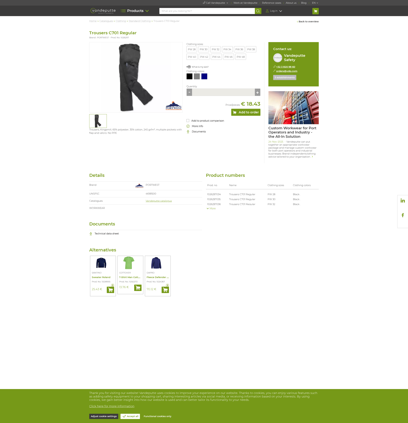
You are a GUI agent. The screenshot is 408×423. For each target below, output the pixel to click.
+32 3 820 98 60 (285, 66)
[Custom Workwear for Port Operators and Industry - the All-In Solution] (293, 125)
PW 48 (241, 56)
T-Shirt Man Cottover (131, 277)
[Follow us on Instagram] (402, 207)
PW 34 (227, 49)
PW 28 (192, 49)
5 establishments (285, 77)
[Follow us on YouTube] (402, 222)
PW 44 (216, 56)
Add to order (248, 112)
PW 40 (192, 56)
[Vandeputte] (103, 11)
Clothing (121, 20)
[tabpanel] (97, 121)
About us (291, 2)
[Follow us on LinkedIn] (402, 200)
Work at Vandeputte (245, 2)
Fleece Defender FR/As (160, 277)
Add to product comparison (207, 120)
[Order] (110, 290)
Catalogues (106, 20)
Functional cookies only (157, 416)
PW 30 (204, 49)
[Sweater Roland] (103, 263)
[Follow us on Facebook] (402, 215)
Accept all (132, 416)
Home (93, 20)
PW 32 (215, 49)
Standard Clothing (140, 20)
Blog (303, 2)
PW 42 (204, 56)
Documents (198, 131)
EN (314, 2)
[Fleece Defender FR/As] (158, 263)
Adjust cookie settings (104, 416)
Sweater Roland (101, 277)
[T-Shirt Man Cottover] (130, 263)
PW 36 (239, 49)
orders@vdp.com (286, 71)
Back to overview (309, 21)
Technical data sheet (106, 233)
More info (197, 126)
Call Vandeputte (215, 2)
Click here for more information (111, 406)
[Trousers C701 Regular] (135, 77)
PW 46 (229, 56)
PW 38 (251, 49)
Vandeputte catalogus (159, 200)
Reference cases (271, 2)
